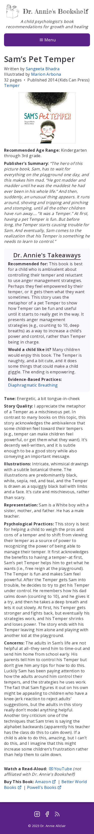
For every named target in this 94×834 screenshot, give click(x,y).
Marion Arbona (46, 74)
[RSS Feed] (57, 814)
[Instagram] (37, 814)
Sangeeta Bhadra (43, 68)
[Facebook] (47, 814)
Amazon (43, 781)
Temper (12, 85)
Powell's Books (42, 787)
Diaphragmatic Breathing (33, 385)
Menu (50, 40)
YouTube (63, 768)
